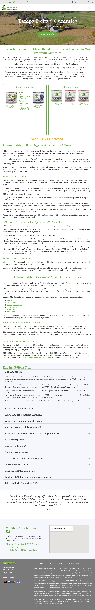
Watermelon (12, 309)
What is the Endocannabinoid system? (23, 421)
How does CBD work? (15, 446)
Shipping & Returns (71, 563)
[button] (89, 7)
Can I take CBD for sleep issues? (20, 471)
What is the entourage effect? (19, 409)
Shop (36, 563)
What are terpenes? (14, 440)
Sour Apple (11, 300)
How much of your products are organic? (24, 458)
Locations (36, 606)
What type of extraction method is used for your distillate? (33, 433)
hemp (86, 239)
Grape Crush (11, 303)
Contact (58, 563)
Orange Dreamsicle (14, 305)
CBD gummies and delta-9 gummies (37, 357)
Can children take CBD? (16, 465)
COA (50, 566)
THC (50, 161)
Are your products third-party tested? (23, 427)
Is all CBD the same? (14, 372)
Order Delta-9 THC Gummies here (23, 550)
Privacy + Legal (41, 566)
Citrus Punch (12, 307)
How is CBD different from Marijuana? (23, 415)
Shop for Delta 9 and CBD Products (23, 544)
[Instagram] (25, 563)
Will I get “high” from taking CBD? (21, 483)
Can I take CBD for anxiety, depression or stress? (28, 477)
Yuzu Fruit (11, 312)
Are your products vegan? (17, 452)
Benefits (50, 563)
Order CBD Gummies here (20, 548)
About (42, 563)
